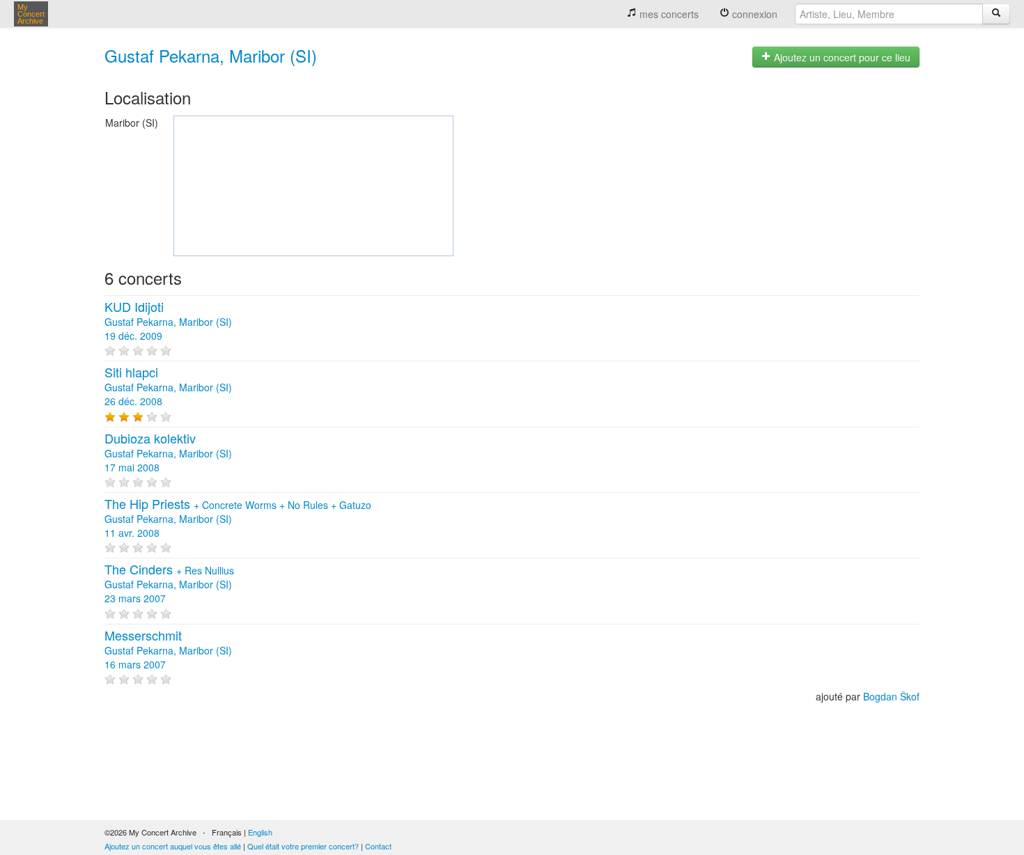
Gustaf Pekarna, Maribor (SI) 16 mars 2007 (168, 650)
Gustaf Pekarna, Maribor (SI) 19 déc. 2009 (168, 322)
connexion (753, 14)
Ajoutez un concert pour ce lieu (840, 57)
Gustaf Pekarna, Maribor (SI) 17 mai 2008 (168, 453)
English (260, 832)
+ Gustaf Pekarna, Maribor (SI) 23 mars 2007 (169, 584)
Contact (378, 846)
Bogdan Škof (891, 696)
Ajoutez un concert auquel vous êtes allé (172, 846)
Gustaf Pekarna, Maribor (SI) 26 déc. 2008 (168, 387)
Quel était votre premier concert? (303, 846)
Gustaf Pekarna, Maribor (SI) (210, 55)
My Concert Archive (31, 14)
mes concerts (668, 14)
